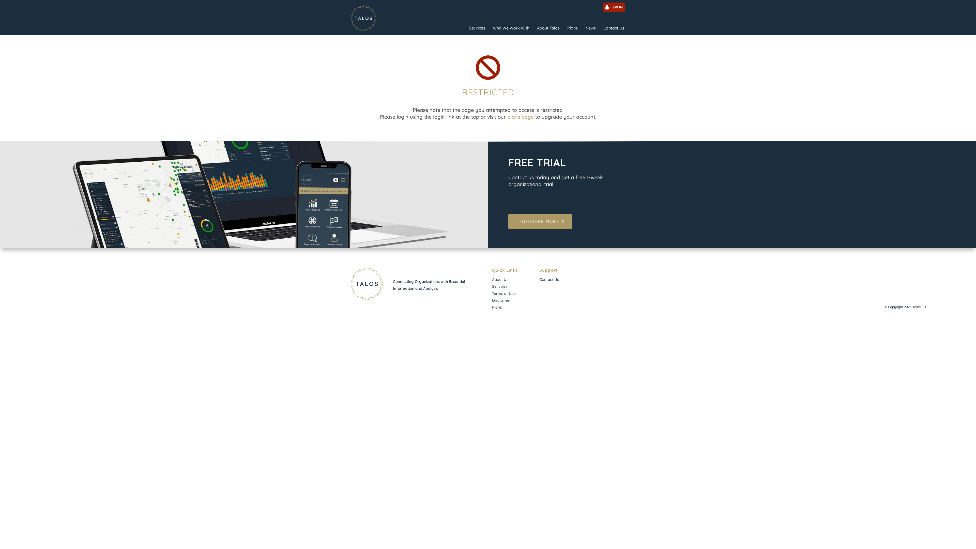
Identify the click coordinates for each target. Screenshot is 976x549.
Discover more (539, 221)
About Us (500, 279)
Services (477, 27)
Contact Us (613, 27)
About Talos (548, 27)
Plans (572, 27)
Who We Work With (511, 27)
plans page (520, 117)
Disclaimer (501, 300)
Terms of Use (504, 293)
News (590, 27)
